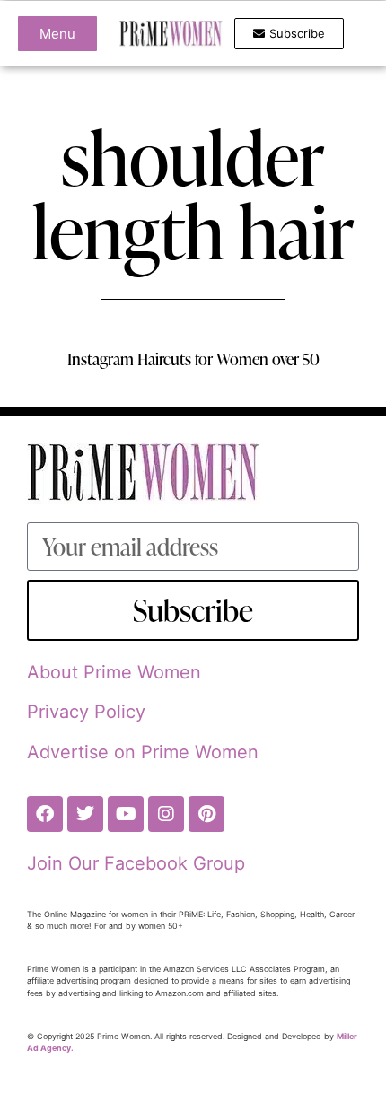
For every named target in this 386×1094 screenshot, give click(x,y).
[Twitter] (85, 814)
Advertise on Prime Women (143, 752)
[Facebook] (45, 814)
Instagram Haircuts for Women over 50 (193, 358)
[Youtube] (126, 814)
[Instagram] (166, 814)
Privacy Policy (86, 711)
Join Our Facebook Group (136, 863)
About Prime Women (114, 672)
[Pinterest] (206, 814)
